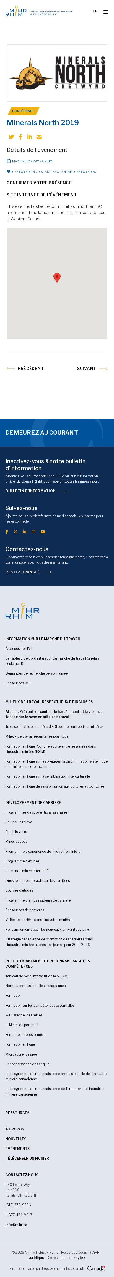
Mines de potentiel (23, 1025)
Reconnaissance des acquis (27, 1064)
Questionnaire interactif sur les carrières (38, 881)
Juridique (36, 1258)
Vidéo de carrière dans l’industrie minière (38, 920)
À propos (15, 1129)
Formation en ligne (20, 1044)
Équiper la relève (19, 822)
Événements (18, 1149)
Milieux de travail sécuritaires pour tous (37, 736)
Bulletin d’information (31, 491)
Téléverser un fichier (27, 1158)
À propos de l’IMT (19, 649)
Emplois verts (16, 832)
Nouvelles (16, 1139)
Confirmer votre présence (39, 182)
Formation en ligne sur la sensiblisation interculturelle (48, 776)
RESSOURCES (17, 1113)
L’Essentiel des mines (25, 1015)
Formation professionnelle (26, 1035)
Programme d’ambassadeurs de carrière (38, 900)
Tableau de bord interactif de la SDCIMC (37, 976)
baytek (79, 1258)
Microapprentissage (21, 1054)
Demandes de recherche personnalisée (37, 673)
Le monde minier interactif (27, 871)
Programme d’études (22, 861)
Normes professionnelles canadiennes (36, 986)
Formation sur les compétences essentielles (40, 1005)
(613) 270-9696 (18, 1205)
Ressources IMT (18, 683)
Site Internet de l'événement (42, 194)
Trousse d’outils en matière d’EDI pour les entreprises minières (54, 727)
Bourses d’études (19, 890)
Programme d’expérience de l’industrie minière (43, 851)
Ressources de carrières (25, 910)
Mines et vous (16, 841)
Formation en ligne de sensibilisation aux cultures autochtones (55, 786)
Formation (14, 995)
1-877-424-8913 (19, 1215)
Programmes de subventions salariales (36, 812)
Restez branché (23, 572)
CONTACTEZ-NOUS (22, 1175)
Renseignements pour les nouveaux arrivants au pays (48, 929)
